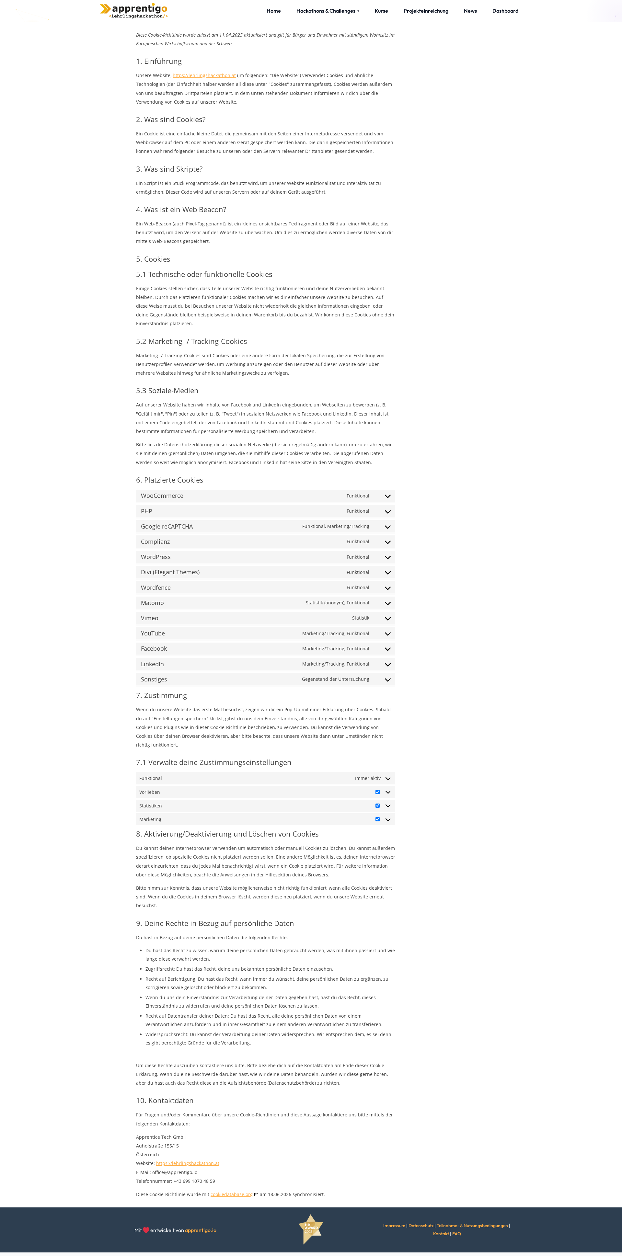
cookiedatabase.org (232, 1194)
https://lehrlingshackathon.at (204, 75)
